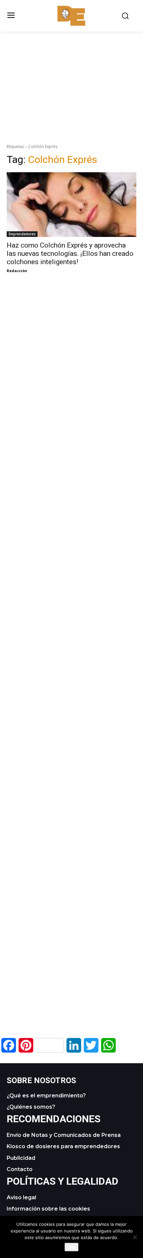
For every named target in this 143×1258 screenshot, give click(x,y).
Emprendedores (22, 234)
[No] (134, 1237)
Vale (71, 1247)
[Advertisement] (71, 78)
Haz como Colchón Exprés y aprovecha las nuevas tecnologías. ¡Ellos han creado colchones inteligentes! (70, 253)
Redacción (17, 270)
